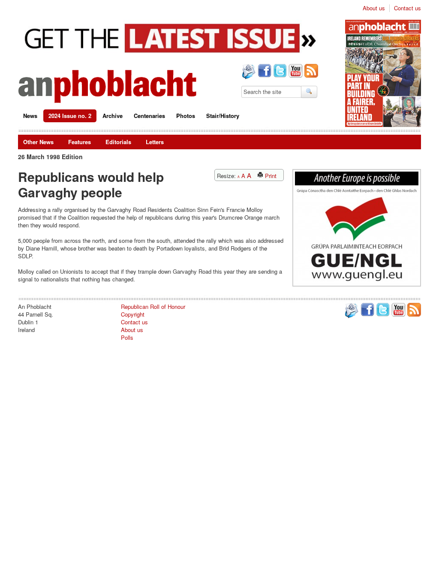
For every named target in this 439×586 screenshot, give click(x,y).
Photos (185, 116)
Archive (112, 116)
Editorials (118, 142)
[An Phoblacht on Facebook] (263, 71)
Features (79, 142)
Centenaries (149, 116)
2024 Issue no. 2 (69, 116)
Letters (155, 142)
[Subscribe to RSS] (310, 71)
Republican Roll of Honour (153, 306)
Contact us (407, 8)
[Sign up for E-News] (248, 72)
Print (270, 176)
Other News (38, 142)
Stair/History (222, 116)
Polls (127, 337)
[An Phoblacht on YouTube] (295, 71)
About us (374, 8)
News (30, 116)
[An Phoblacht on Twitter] (279, 71)
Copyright (132, 314)
